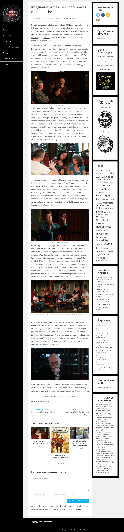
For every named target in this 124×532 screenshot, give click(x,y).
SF (97, 248)
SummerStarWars (104, 251)
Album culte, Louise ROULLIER (104, 423)
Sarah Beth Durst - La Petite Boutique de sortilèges (104, 437)
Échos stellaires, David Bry (103, 414)
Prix (105, 240)
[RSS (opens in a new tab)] (5, 75)
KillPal (99, 208)
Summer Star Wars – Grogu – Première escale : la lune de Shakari (104, 279)
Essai (102, 192)
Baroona (98, 356)
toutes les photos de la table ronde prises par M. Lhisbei (54, 31)
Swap (97, 255)
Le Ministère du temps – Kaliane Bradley (103, 342)
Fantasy (101, 199)
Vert (97, 334)
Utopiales (100, 257)
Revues (103, 244)
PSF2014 (109, 240)
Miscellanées (99, 214)
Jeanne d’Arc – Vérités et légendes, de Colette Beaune (104, 405)
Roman (109, 243)
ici (82, 64)
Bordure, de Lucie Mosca (103, 410)
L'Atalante (104, 208)
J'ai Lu (97, 205)
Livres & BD (103, 211)
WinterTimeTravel (102, 260)
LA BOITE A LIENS (105, 69)
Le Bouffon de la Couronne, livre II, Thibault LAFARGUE (104, 466)
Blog (112, 173)
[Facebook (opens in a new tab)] (10, 72)
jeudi (78, 34)
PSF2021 (98, 244)
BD (104, 174)
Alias (97, 351)
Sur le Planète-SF (106, 399)
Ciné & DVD (100, 180)
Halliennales (99, 203)
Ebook (107, 189)
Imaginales (46, 401)
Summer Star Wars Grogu (105, 56)
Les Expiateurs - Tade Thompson (102, 471)
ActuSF (98, 170)
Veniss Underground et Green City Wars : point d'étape (104, 428)
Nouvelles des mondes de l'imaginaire (103, 230)
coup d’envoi (63, 28)
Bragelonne (99, 177)
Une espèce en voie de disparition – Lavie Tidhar (103, 300)
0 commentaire (69, 18)
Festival (57, 18)
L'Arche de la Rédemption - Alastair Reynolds (103, 443)
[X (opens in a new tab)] (5, 72)
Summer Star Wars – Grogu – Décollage (105, 352)
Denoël (103, 183)
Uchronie (104, 254)
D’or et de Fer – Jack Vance (103, 433)
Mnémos (105, 214)
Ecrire (98, 192)
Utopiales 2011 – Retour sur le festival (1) (60, 458)
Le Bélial (111, 208)
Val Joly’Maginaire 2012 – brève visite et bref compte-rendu (79, 443)
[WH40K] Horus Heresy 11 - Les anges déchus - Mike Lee (105, 456)
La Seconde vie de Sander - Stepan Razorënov (103, 452)
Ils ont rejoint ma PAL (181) (104, 305)
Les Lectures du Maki (102, 325)
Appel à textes (106, 170)
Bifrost (107, 174)
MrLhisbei (100, 217)
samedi (46, 37)
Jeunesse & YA (104, 205)
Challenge (108, 176)
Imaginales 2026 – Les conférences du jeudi (102, 290)
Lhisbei (35, 18)
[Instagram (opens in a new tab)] (16, 72)
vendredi (34, 37)
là (56, 139)
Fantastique (103, 195)
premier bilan (36, 34)
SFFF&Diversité (103, 248)
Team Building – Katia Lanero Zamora (104, 369)
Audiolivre (99, 174)
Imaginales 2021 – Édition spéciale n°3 (40, 442)
